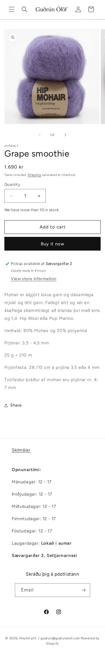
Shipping (34, 175)
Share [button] (16, 405)
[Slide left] (39, 135)
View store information (33, 278)
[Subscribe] (83, 590)
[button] (11, 9)
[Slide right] (65, 135)
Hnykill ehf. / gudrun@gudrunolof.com (49, 638)
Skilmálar (21, 450)
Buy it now (52, 243)
